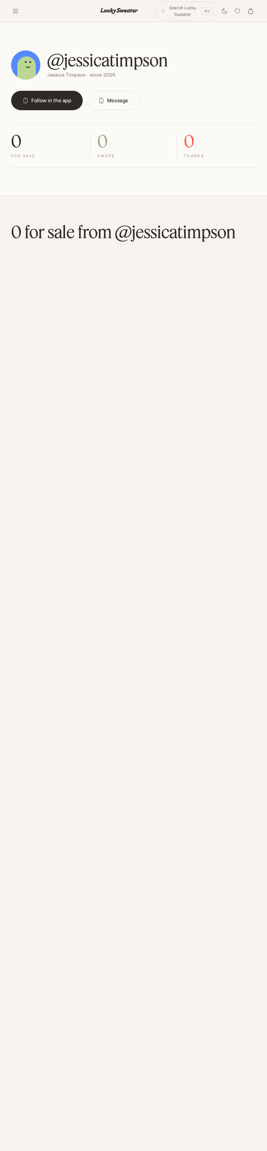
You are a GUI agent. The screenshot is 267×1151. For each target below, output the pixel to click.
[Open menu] (15, 11)
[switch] (224, 11)
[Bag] (250, 11)
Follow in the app (51, 100)
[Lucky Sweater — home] (119, 11)
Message (117, 100)
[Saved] (238, 11)
